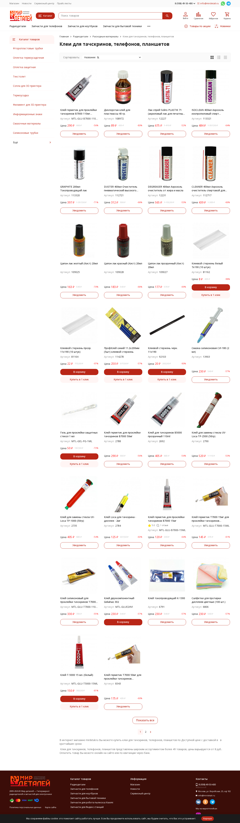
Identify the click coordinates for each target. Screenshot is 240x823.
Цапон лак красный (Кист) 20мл (123, 263)
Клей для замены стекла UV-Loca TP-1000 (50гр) (77, 518)
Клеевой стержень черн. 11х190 (162, 349)
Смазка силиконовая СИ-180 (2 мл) (210, 349)
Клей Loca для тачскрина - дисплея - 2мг (120, 518)
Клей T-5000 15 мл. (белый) (76, 675)
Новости (26, 3)
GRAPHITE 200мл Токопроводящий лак (73, 188)
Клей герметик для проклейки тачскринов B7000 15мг (166, 518)
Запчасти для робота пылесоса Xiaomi (91, 802)
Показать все (145, 720)
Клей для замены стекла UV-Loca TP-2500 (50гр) (209, 434)
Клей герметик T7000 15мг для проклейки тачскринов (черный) (210, 519)
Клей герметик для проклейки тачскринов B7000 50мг (122, 434)
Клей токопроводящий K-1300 (166, 598)
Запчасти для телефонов (47, 26)
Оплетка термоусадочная (28, 57)
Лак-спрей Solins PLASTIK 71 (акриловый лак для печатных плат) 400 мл (166, 111)
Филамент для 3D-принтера (29, 104)
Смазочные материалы (27, 123)
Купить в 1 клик (210, 295)
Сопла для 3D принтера (27, 85)
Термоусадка (21, 95)
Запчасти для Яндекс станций (87, 807)
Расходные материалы (105, 36)
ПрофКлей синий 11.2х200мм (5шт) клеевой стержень (121, 349)
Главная (64, 36)
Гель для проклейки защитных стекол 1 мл (79, 434)
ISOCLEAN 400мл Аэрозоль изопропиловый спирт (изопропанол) (208, 111)
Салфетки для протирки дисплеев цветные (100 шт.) (208, 600)
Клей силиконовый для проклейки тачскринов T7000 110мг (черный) (78, 600)
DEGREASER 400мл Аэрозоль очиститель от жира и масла (165, 188)
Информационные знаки (27, 114)
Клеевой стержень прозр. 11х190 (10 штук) (75, 349)
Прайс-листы (64, 3)
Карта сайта (50, 807)
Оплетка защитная (24, 67)
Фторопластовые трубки (28, 48)
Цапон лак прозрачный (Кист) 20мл (166, 265)
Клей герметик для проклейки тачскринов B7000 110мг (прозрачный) (78, 111)
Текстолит (19, 76)
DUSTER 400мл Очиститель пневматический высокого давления (120, 188)
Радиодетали (17, 26)
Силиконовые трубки (25, 132)
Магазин (14, 3)
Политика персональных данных (25, 807)
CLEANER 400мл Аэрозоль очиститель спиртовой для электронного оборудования (209, 188)
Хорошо (207, 818)
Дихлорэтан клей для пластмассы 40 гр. (117, 111)
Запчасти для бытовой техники (122, 26)
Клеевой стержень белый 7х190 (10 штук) (207, 265)
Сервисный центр (44, 3)
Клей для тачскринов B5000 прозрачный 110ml (165, 434)
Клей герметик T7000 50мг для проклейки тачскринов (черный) (122, 676)
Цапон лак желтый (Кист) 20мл (79, 263)
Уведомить (79, 133)
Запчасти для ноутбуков (83, 26)
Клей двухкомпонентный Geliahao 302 (119, 600)
